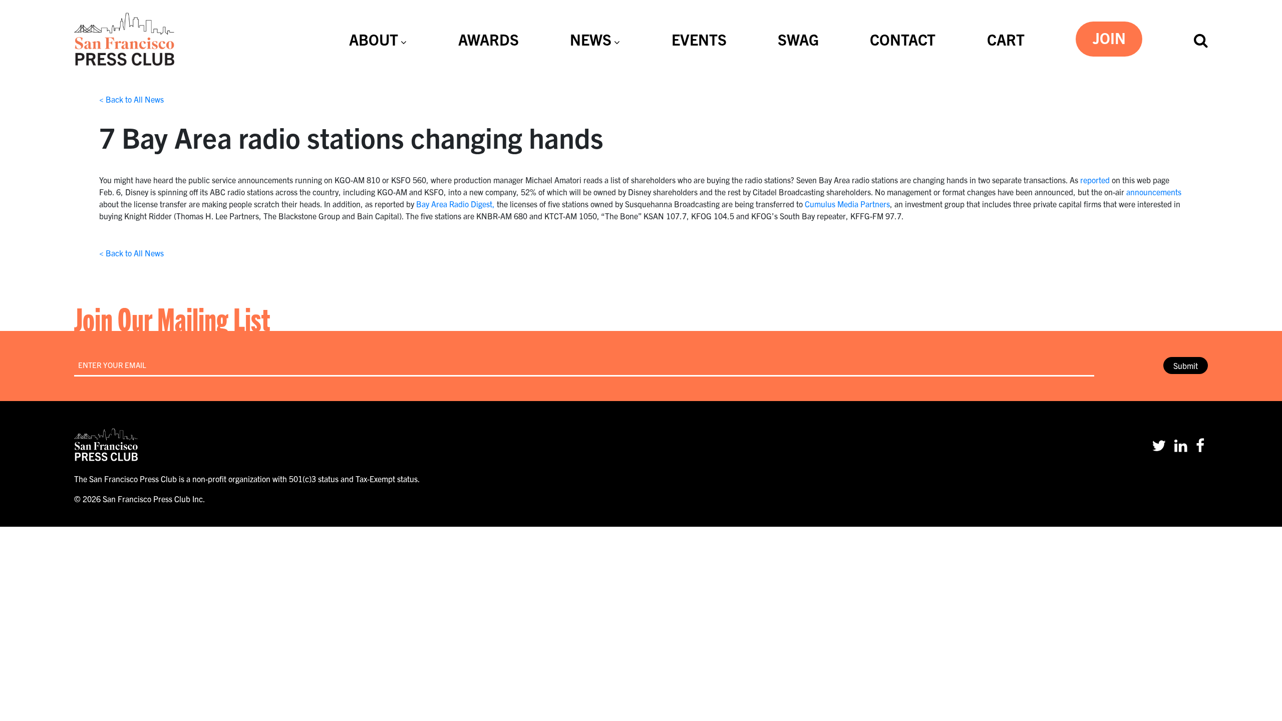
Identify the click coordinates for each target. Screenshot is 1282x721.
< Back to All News (131, 99)
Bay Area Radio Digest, (455, 204)
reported (1095, 180)
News (590, 39)
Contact (902, 39)
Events (699, 39)
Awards (488, 39)
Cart (1006, 39)
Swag (798, 39)
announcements (1153, 192)
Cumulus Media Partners (847, 204)
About (373, 39)
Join (1109, 37)
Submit (1185, 365)
